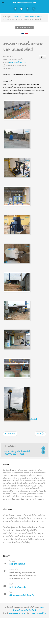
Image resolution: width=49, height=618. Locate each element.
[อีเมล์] (27, 9)
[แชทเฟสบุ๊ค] (21, 9)
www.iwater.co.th (33, 84)
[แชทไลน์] (15, 9)
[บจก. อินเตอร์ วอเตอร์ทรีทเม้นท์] (24, 2)
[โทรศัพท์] (34, 9)
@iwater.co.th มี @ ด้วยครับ (21, 595)
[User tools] (42, 57)
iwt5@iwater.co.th (17, 587)
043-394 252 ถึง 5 (17, 564)
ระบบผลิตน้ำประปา (17, 63)
